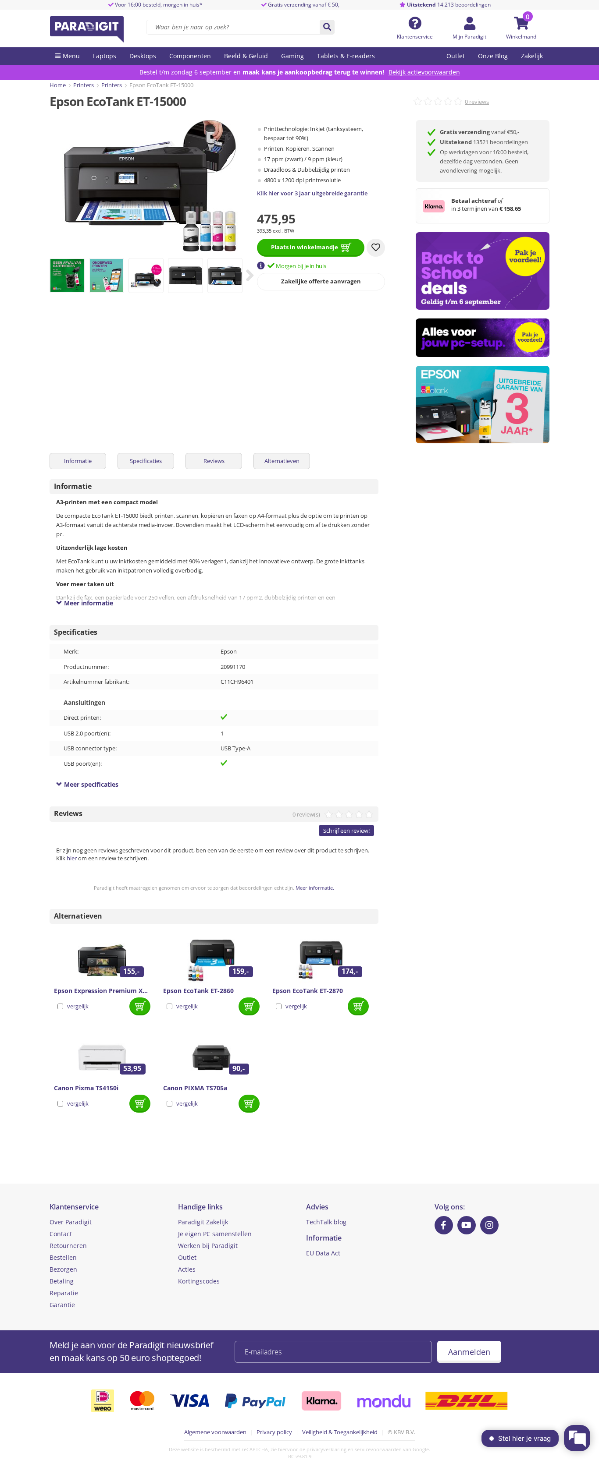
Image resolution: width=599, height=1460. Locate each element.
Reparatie (64, 1293)
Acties (187, 1269)
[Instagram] (489, 1225)
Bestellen (63, 1257)
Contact (61, 1234)
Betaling (62, 1281)
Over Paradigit (71, 1222)
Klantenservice (415, 36)
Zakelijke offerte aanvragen (321, 281)
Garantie (62, 1305)
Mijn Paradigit (469, 36)
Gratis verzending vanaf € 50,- (304, 4)
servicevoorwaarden (378, 1449)
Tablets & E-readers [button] (346, 56)
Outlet (455, 56)
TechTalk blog (326, 1222)
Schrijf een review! (346, 830)
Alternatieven (282, 461)
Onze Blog (493, 56)
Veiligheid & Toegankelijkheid (340, 1432)
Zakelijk (532, 56)
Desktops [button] (142, 56)
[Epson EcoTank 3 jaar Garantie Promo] (482, 404)
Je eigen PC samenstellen (215, 1234)
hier (72, 858)
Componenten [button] (190, 56)
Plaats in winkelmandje (304, 247)
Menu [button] (71, 56)
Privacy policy (274, 1432)
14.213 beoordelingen (449, 4)
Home (58, 85)
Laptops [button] (104, 56)
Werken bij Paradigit (208, 1245)
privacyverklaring (326, 1449)
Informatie (78, 461)
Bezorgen (63, 1269)
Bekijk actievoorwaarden (424, 72)
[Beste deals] (482, 337)
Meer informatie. (315, 887)
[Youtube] (466, 1225)
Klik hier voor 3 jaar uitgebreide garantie (312, 193)
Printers (83, 85)
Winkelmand (521, 36)
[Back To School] (482, 271)
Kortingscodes (199, 1281)
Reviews (214, 461)
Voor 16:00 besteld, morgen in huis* (158, 4)
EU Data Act (323, 1253)
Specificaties (146, 461)
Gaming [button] (292, 56)
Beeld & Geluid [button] (246, 56)
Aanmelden (469, 1352)
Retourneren (68, 1245)
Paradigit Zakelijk (203, 1222)
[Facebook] (444, 1225)
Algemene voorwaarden (215, 1432)
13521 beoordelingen (484, 142)
